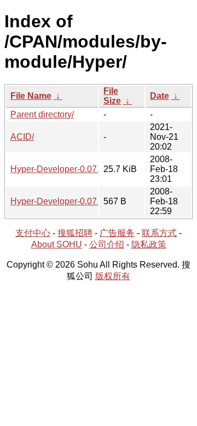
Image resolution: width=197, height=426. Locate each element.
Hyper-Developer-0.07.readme (69, 201)
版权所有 (112, 276)
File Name (30, 95)
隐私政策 (148, 244)
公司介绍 (106, 244)
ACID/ (22, 136)
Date (159, 95)
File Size (112, 95)
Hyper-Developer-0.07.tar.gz (65, 169)
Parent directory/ (42, 114)
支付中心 (32, 233)
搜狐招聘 (74, 233)
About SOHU (56, 244)
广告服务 (117, 233)
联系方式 (159, 233)
